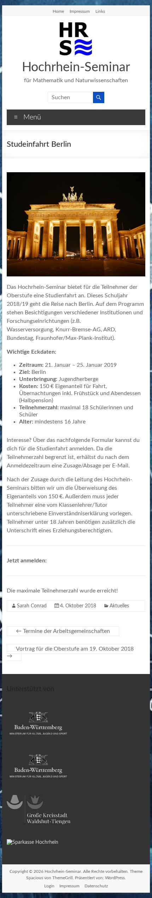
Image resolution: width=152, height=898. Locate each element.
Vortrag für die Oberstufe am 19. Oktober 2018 (70, 652)
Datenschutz (96, 886)
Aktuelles (119, 606)
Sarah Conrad (32, 606)
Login (49, 886)
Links (100, 11)
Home (58, 11)
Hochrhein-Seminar (76, 67)
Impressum (80, 11)
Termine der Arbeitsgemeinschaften (63, 631)
